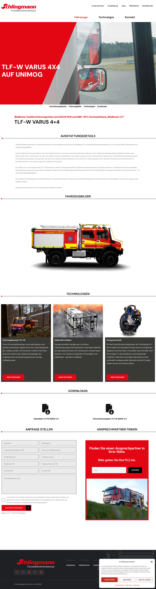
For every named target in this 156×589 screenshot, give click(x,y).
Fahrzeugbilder (75, 106)
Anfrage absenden (14, 508)
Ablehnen (127, 580)
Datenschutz (128, 585)
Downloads (102, 106)
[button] (152, 562)
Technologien (89, 106)
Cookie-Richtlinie (119, 585)
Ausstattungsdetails (58, 106)
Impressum (136, 585)
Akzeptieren (109, 580)
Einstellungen (144, 580)
